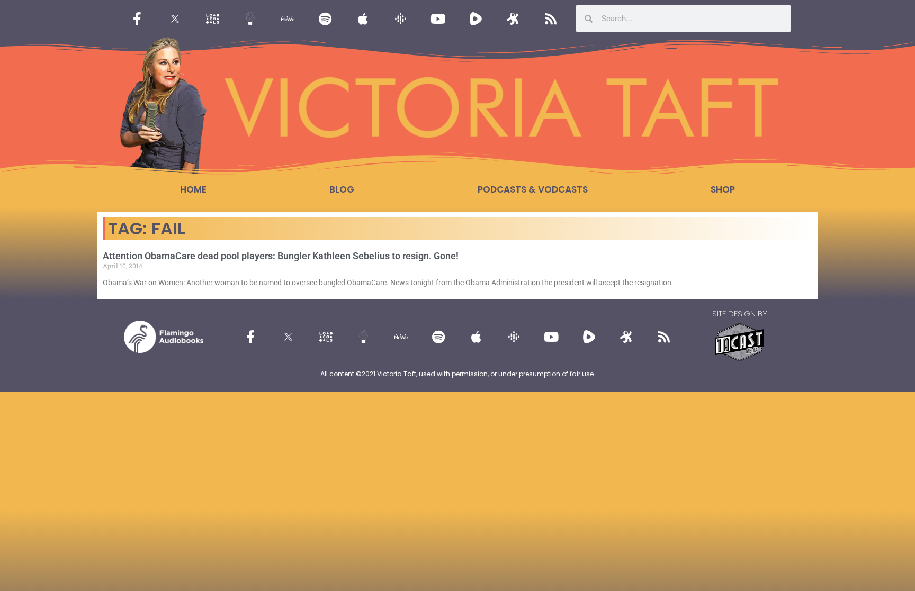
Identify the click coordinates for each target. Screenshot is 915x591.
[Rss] (550, 18)
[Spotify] (325, 18)
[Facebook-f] (137, 18)
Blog (341, 189)
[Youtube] (438, 18)
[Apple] (362, 18)
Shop (723, 189)
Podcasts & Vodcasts (533, 189)
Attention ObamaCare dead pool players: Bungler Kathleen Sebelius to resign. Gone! (281, 255)
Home (193, 189)
